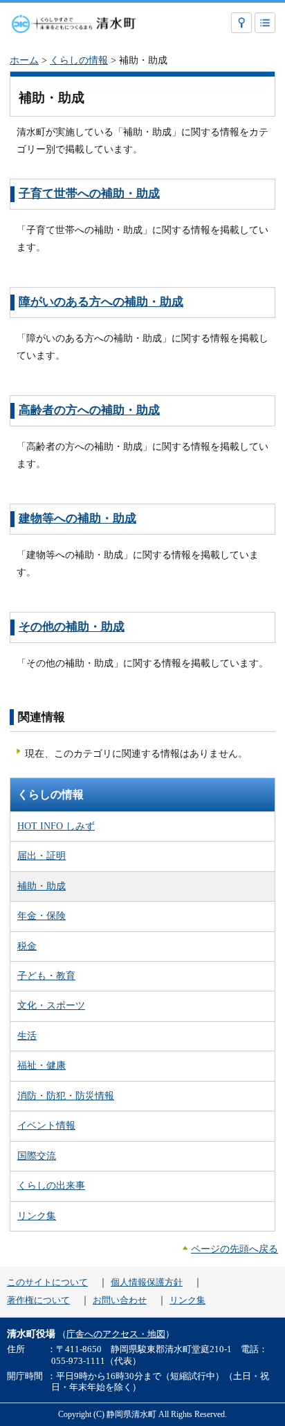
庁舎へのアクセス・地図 (115, 1334)
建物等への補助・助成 (77, 518)
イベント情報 (46, 1125)
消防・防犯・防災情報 (65, 1095)
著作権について (38, 1300)
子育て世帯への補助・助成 (89, 193)
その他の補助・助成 (72, 626)
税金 (27, 945)
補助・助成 (41, 885)
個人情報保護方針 (147, 1282)
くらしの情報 (79, 60)
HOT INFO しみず (56, 825)
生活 (27, 1035)
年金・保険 (41, 915)
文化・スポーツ (51, 1005)
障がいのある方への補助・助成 (101, 301)
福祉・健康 (41, 1065)
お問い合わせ (120, 1300)
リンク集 (36, 1215)
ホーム (24, 60)
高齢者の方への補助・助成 (89, 410)
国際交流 (36, 1155)
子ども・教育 (46, 975)
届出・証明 (41, 855)
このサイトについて (47, 1282)
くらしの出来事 (51, 1185)
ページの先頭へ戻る (234, 1248)
